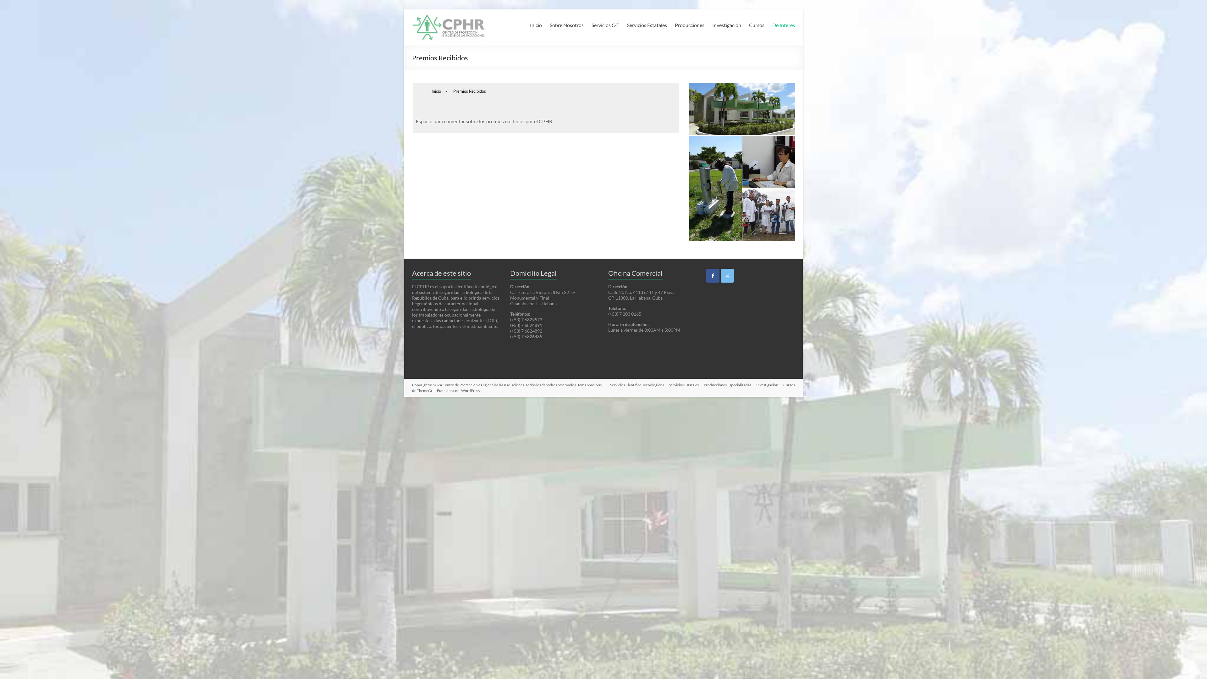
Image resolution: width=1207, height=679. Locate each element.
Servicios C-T (605, 25)
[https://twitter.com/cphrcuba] (727, 276)
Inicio (536, 25)
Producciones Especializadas (727, 385)
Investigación (726, 25)
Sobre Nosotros (567, 25)
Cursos (756, 25)
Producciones (689, 25)
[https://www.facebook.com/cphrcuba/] (712, 276)
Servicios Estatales (647, 25)
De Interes (783, 25)
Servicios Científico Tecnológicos (637, 385)
